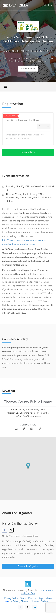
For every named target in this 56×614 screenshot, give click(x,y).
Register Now (28, 69)
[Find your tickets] (45, 5)
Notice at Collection (41, 601)
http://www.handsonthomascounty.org (21, 536)
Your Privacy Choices (18, 601)
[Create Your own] (52, 5)
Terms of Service (28, 598)
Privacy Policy (11, 598)
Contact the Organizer (28, 566)
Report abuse (45, 598)
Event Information (15, 175)
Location (8, 390)
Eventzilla (15, 5)
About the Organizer (17, 513)
